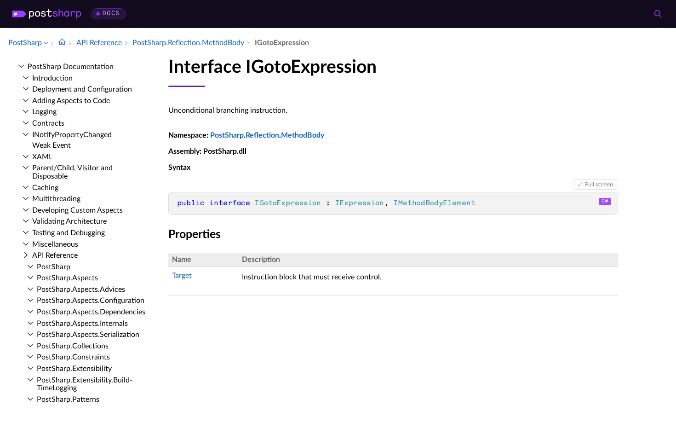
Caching (45, 187)
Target (182, 275)
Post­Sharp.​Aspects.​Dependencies (91, 312)
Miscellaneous (55, 244)
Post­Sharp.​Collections (73, 346)
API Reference (55, 255)
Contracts (48, 123)
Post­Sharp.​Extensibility (74, 368)
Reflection (262, 135)
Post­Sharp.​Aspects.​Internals (82, 323)
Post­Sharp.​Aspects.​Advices (81, 289)
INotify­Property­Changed (72, 135)
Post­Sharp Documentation (71, 66)
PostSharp (227, 135)
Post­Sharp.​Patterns (68, 399)
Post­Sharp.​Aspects (67, 278)
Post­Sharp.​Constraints (73, 357)
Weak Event (51, 145)
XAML (42, 157)
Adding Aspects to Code (71, 100)
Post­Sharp (53, 267)
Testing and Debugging (68, 233)
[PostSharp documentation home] (62, 42)
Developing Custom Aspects (77, 210)
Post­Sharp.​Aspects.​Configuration (90, 300)
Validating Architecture (69, 221)
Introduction (52, 78)
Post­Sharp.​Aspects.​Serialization (88, 334)
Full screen (599, 184)
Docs (111, 14)
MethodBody (302, 135)
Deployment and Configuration (82, 89)
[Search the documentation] (657, 14)
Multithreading (56, 199)
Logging (44, 112)
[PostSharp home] (46, 13)
